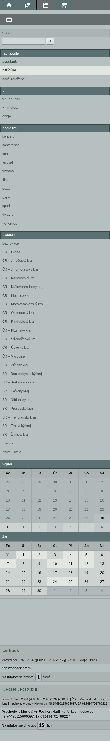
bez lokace (10, 243)
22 (86, 509)
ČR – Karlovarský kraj (19, 278)
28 (24, 482)
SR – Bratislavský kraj (19, 382)
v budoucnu (11, 99)
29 (39, 482)
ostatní (7, 189)
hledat (6, 33)
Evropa (7, 443)
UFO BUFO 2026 (19, 689)
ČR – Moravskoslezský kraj (23, 304)
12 (39, 500)
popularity (9, 62)
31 (71, 482)
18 (24, 509)
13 (55, 500)
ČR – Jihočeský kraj (17, 261)
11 (23, 500)
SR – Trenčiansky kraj (19, 417)
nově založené (13, 79)
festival (7, 162)
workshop (9, 223)
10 (8, 500)
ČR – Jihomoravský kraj (20, 269)
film (5, 180)
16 (102, 500)
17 (8, 509)
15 (86, 500)
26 (39, 518)
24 (8, 518)
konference (10, 145)
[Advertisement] (55, 620)
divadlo (8, 215)
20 (55, 509)
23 (102, 509)
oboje (6, 116)
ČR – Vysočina (13, 356)
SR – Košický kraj (15, 391)
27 (8, 482)
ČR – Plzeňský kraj (16, 330)
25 (24, 518)
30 (55, 482)
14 (71, 500)
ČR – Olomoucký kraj (18, 313)
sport (6, 206)
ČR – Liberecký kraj (17, 296)
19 (39, 509)
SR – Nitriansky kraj (17, 400)
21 (71, 509)
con (5, 154)
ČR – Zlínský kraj (15, 365)
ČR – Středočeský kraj (19, 339)
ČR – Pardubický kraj (18, 322)
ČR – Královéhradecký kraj (22, 287)
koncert (8, 136)
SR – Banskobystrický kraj (22, 374)
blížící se (9, 70)
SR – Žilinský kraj (15, 435)
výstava (8, 171)
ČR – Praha (11, 252)
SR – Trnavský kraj (16, 426)
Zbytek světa (11, 452)
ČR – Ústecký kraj (16, 348)
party (6, 197)
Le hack (10, 650)
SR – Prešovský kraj (17, 409)
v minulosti (10, 108)
